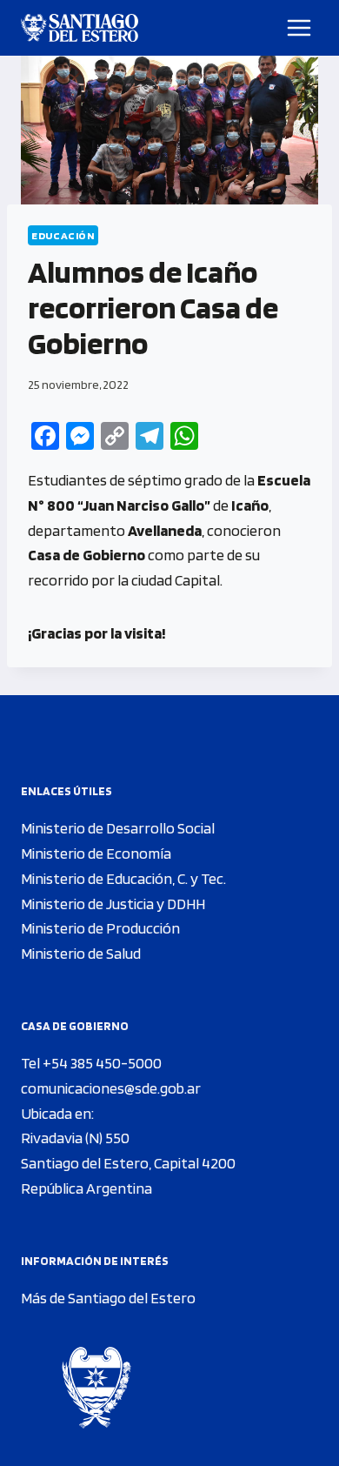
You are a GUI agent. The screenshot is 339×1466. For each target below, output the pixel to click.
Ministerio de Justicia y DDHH (113, 903)
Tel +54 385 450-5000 (91, 1063)
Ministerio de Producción (100, 928)
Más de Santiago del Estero (108, 1298)
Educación (63, 235)
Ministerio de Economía (96, 853)
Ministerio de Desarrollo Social (118, 828)
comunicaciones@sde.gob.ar (111, 1088)
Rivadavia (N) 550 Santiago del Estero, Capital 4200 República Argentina (128, 1162)
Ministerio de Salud (81, 953)
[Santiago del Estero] (79, 28)
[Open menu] (299, 27)
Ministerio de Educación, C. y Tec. (123, 878)
